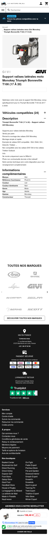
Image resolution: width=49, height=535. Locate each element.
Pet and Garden (32, 470)
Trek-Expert (30, 490)
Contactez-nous (24, 339)
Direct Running (8, 468)
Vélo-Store (29, 496)
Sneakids (29, 482)
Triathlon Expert (32, 493)
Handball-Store (8, 485)
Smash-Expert (31, 476)
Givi (6, 72)
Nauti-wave (7, 499)
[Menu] (3, 10)
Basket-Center (8, 462)
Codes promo (7, 424)
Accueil (5, 27)
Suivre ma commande (11, 419)
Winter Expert (31, 499)
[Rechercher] (8, 10)
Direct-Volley (7, 470)
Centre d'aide (7, 416)
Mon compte (7, 413)
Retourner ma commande (12, 422)
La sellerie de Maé (9, 493)
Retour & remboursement (12, 441)
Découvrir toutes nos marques (24, 318)
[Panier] (47, 3)
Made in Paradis (9, 496)
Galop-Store (7, 479)
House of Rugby (9, 487)
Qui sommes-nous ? (10, 433)
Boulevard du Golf (9, 465)
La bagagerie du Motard (12, 490)
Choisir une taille (24, 532)
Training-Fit (30, 487)
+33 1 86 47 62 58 (24, 346)
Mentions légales (9, 444)
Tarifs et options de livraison (13, 450)
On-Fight (29, 462)
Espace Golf (7, 473)
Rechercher (15, 10)
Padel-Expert (31, 465)
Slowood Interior (32, 473)
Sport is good (31, 485)
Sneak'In (29, 479)
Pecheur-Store (31, 468)
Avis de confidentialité (11, 453)
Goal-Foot (6, 482)
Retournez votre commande (25, 383)
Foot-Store (6, 476)
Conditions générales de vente (15, 439)
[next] (47, 292)
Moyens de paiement (11, 447)
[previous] (1, 292)
